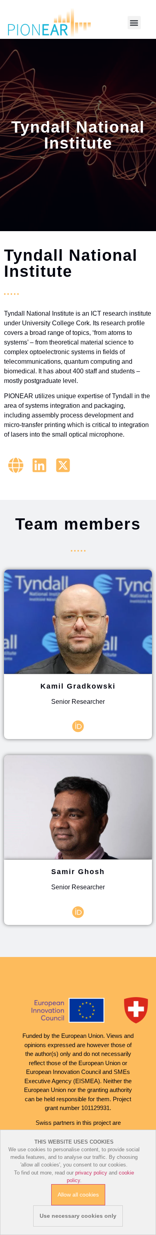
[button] (134, 22)
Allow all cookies (78, 1194)
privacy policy (91, 1173)
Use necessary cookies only (78, 1216)
